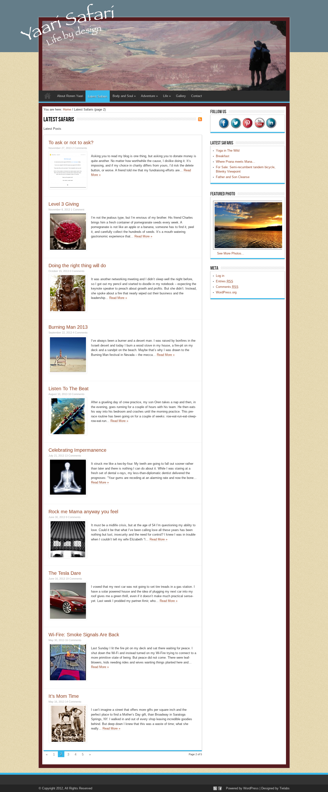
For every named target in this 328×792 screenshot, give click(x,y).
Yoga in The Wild (227, 150)
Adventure (149, 96)
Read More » (143, 236)
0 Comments (77, 271)
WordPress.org (226, 292)
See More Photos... (230, 253)
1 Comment (77, 209)
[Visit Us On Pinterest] (247, 128)
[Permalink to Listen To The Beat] (68, 434)
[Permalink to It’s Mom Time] (68, 741)
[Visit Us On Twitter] (236, 128)
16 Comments (73, 640)
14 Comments (73, 701)
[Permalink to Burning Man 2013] (68, 372)
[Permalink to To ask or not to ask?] (68, 188)
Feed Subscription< (200, 119)
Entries (224, 281)
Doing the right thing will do (77, 265)
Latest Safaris (97, 96)
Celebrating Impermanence (77, 450)
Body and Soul (124, 96)
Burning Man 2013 (68, 327)
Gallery (181, 96)
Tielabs (284, 788)
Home (47, 96)
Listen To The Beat (69, 388)
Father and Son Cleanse (232, 177)
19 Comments (74, 578)
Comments (227, 287)
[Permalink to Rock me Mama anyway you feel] (68, 557)
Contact (196, 96)
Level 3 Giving (64, 204)
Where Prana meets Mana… (235, 161)
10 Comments (76, 394)
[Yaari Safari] (164, 89)
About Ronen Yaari (70, 96)
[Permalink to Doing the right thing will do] (68, 311)
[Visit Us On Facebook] (224, 128)
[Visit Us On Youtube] (259, 128)
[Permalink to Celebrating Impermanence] (68, 495)
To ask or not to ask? (71, 142)
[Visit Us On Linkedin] (271, 128)
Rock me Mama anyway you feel (83, 511)
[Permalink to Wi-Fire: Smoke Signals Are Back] (68, 680)
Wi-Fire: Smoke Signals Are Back (84, 634)
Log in (220, 276)
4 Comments (80, 332)
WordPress (251, 788)
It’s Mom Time (64, 696)
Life (167, 96)
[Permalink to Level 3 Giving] (68, 249)
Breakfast (222, 156)
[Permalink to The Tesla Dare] (68, 618)
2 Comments (79, 148)
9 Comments (73, 517)
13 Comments (73, 455)
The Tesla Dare (65, 573)
